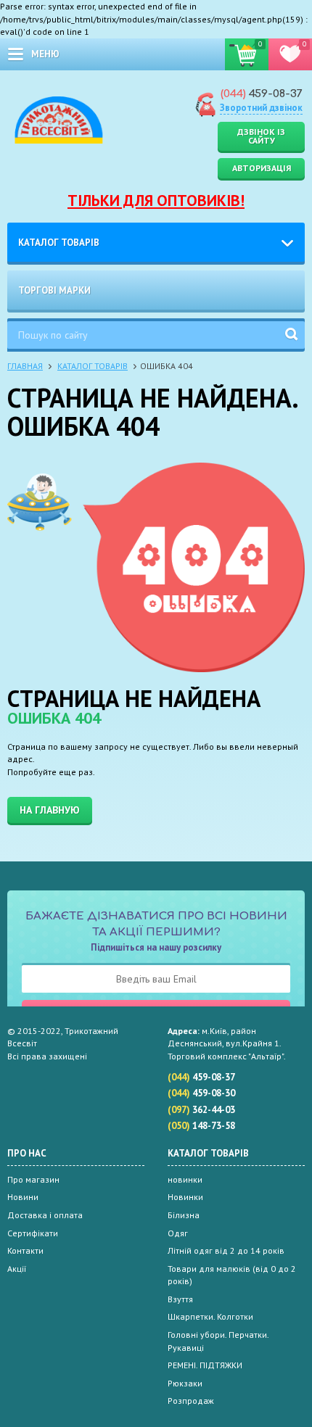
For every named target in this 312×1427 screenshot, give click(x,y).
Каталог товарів (58, 242)
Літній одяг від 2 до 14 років (226, 1250)
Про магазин (33, 1179)
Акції (16, 1268)
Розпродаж (191, 1400)
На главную (50, 809)
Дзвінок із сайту (261, 136)
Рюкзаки (185, 1383)
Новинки (185, 1196)
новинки (185, 1179)
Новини (22, 1196)
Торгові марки (54, 290)
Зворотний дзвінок (261, 108)
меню (45, 54)
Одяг (178, 1233)
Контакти (25, 1250)
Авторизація (261, 167)
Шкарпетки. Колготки (210, 1316)
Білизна (184, 1214)
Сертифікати (32, 1233)
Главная (25, 365)
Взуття (180, 1299)
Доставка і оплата (45, 1214)
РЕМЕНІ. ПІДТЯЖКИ (205, 1365)
